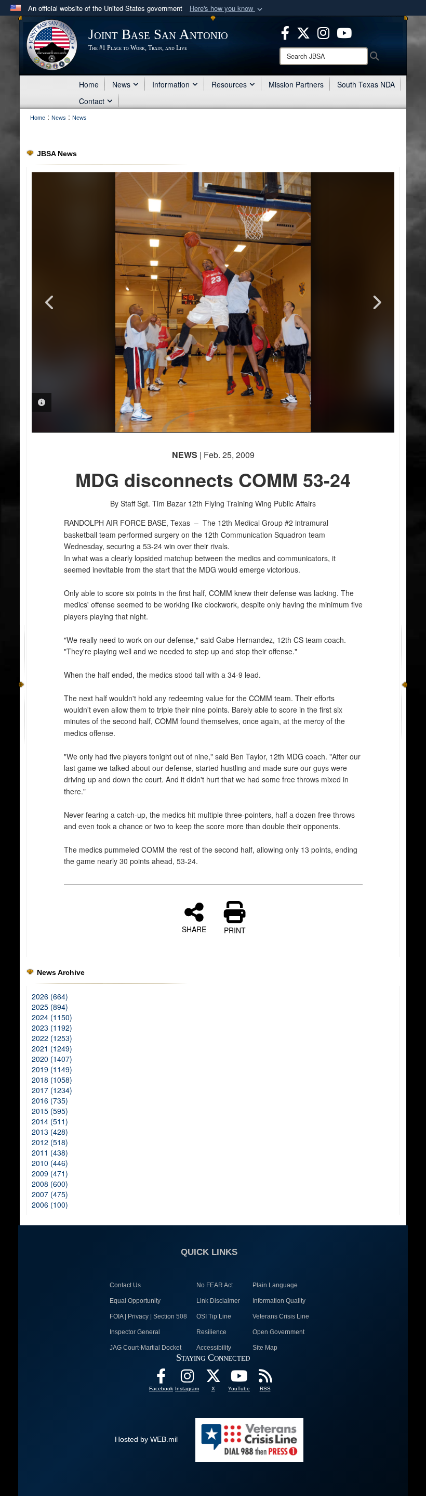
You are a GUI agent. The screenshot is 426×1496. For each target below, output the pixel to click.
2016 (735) (50, 1100)
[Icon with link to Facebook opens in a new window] (285, 32)
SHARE (194, 928)
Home (89, 84)
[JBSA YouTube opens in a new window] (344, 32)
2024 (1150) (52, 1017)
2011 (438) (50, 1152)
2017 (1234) (52, 1090)
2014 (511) (50, 1121)
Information (171, 84)
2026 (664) (50, 996)
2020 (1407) (52, 1059)
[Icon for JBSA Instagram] (187, 1379)
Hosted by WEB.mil (146, 1439)
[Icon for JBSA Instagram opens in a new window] (323, 32)
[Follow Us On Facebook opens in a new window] (161, 1379)
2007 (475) (50, 1194)
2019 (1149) (52, 1069)
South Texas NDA (366, 84)
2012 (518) (50, 1142)
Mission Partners (296, 84)
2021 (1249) (52, 1048)
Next (376, 302)
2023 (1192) (52, 1027)
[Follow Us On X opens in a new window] (213, 1379)
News (121, 84)
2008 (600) (50, 1183)
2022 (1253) (52, 1038)
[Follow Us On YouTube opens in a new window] (239, 1379)
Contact (91, 101)
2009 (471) (50, 1173)
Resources (229, 84)
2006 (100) (50, 1204)
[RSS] (265, 1379)
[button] (227, 8)
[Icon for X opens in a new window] (303, 32)
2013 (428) (50, 1131)
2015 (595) (50, 1111)
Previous (49, 302)
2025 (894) (50, 1006)
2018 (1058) (52, 1079)
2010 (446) (50, 1163)
